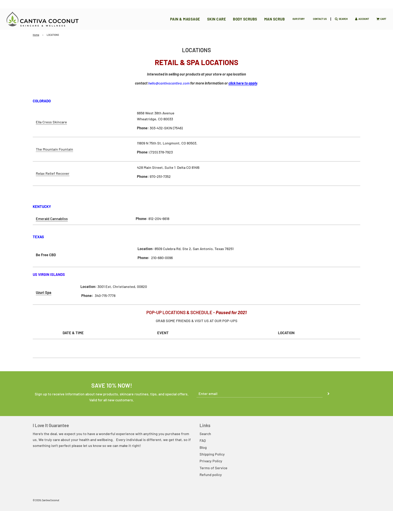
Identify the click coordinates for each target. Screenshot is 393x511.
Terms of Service (213, 468)
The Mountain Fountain (54, 149)
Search (205, 433)
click (242, 83)
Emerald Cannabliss (52, 218)
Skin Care (216, 19)
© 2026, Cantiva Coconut (46, 500)
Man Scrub (274, 19)
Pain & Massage (185, 19)
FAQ (203, 440)
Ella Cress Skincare (51, 122)
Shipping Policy (212, 454)
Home (36, 34)
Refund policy (211, 474)
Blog (203, 447)
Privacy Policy (211, 461)
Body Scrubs (245, 19)
